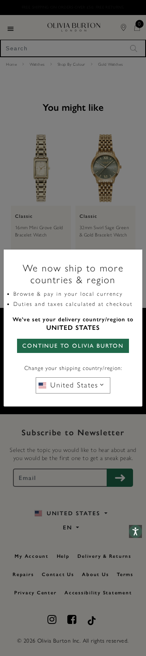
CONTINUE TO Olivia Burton (73, 345)
